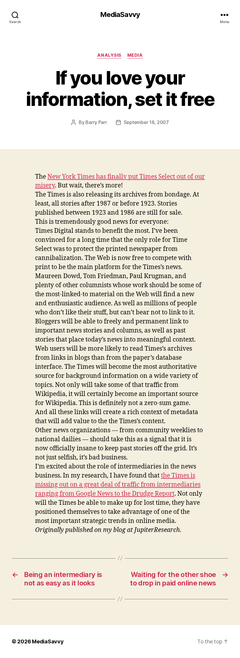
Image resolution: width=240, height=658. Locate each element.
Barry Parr (96, 122)
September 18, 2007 (146, 122)
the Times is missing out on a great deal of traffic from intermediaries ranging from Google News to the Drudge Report (117, 485)
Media (135, 55)
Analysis (109, 55)
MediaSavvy (120, 14)
